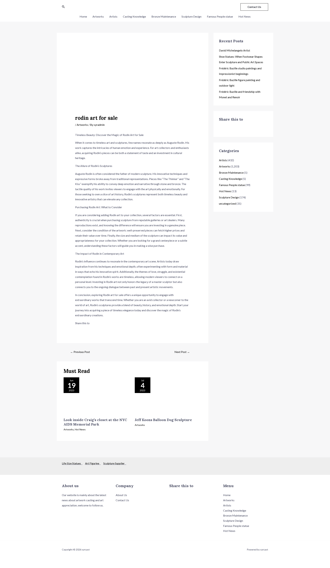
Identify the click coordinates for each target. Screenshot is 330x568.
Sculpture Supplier (114, 463)
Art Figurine (93, 463)
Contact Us (122, 500)
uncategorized (227, 203)
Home (83, 16)
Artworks (98, 16)
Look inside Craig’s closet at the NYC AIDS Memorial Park (95, 422)
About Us (121, 495)
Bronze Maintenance (163, 16)
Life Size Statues (72, 463)
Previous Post (80, 351)
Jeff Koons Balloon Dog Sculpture (163, 420)
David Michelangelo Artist (234, 50)
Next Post (182, 351)
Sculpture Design (191, 16)
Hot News (244, 16)
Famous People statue (220, 16)
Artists (113, 16)
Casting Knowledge (134, 16)
